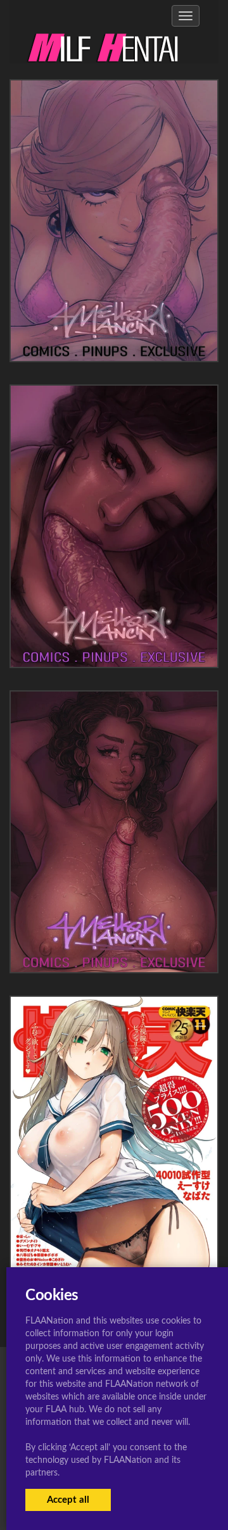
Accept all (68, 1500)
